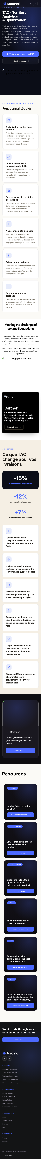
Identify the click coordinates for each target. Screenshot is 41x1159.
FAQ (3, 1127)
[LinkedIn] (4, 1058)
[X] (10, 1058)
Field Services (7, 1103)
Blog (4, 1117)
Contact (5, 1141)
